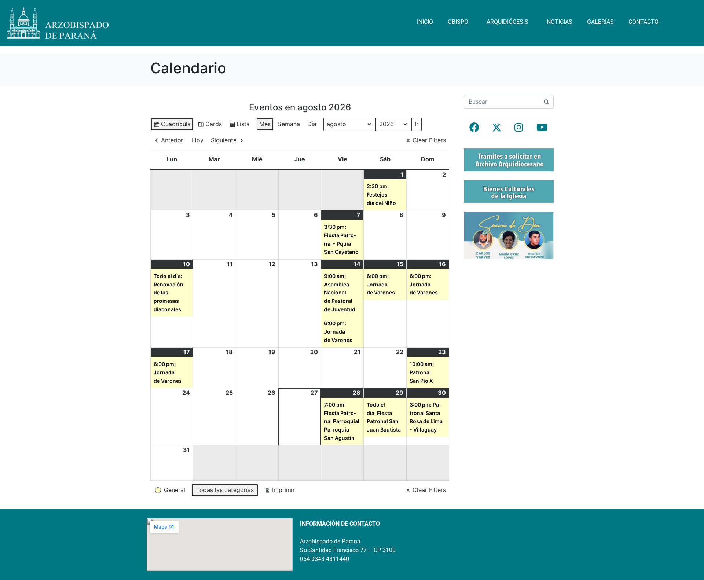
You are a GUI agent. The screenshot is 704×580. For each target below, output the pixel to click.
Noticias (559, 21)
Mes (265, 124)
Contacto (643, 21)
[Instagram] (519, 127)
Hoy (197, 140)
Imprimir (279, 491)
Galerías (600, 21)
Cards (210, 125)
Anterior (172, 140)
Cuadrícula (172, 125)
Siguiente (223, 140)
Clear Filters (429, 140)
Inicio (425, 21)
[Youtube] (541, 127)
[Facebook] (474, 127)
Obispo (458, 21)
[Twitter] (496, 127)
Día (311, 124)
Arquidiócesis (507, 21)
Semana (289, 124)
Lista (239, 125)
